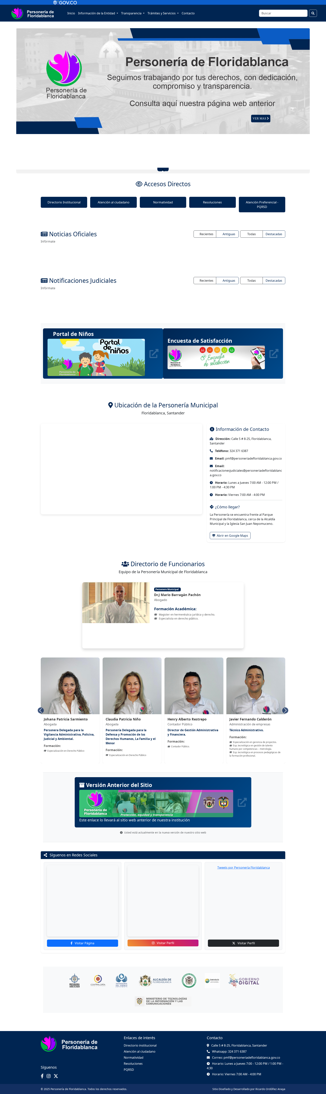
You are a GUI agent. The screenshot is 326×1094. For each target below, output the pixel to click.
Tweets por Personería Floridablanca (243, 861)
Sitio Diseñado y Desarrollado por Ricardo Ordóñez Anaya (248, 1082)
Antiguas (229, 234)
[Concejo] (189, 973)
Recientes (206, 234)
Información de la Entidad (97, 13)
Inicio (71, 13)
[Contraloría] (97, 973)
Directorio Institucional (64, 202)
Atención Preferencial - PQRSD (262, 204)
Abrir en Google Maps (232, 535)
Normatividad (163, 202)
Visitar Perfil (165, 936)
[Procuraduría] (74, 973)
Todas (251, 234)
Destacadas (274, 234)
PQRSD (129, 1063)
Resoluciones (212, 202)
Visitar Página (84, 936)
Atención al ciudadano (113, 202)
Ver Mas (260, 118)
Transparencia (131, 13)
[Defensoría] (121, 973)
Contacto (188, 13)
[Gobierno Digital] (243, 974)
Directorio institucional (140, 1039)
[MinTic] (163, 995)
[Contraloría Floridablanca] (212, 973)
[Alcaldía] (155, 973)
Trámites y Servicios (162, 13)
